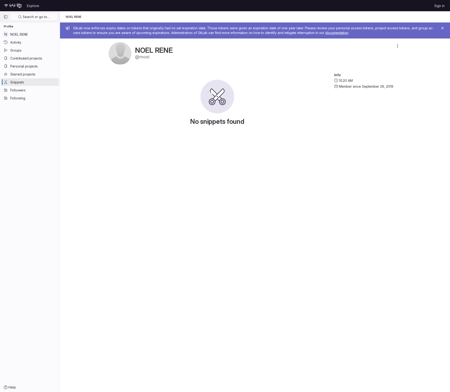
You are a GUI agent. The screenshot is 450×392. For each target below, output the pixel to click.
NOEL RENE (73, 17)
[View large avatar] (120, 53)
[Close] (442, 28)
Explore (33, 6)
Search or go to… (36, 17)
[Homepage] (13, 5)
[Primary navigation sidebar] (5, 17)
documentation (336, 33)
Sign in (439, 6)
